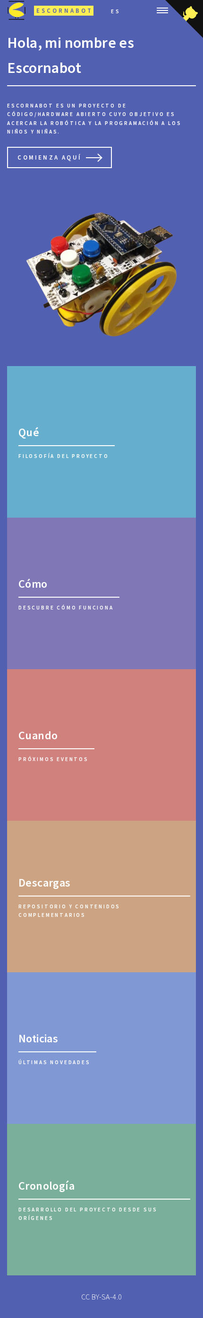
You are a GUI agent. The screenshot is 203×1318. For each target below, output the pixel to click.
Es (116, 11)
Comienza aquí (49, 157)
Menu (159, 10)
